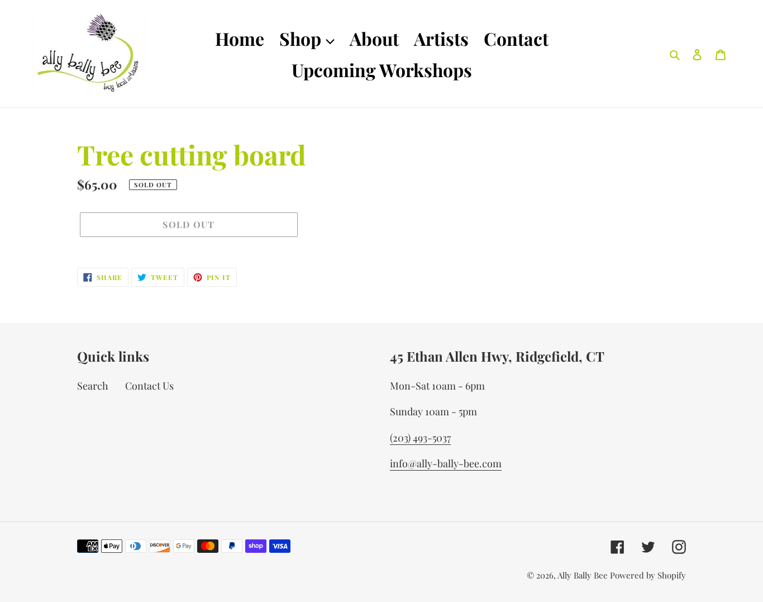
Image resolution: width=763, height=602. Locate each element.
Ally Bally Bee (582, 575)
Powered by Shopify (648, 575)
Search (92, 385)
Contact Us (149, 385)
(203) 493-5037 (420, 437)
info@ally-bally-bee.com (446, 463)
